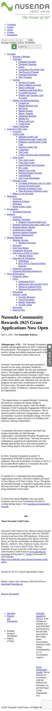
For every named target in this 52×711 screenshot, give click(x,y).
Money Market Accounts (29, 85)
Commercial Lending (22, 230)
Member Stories (25, 255)
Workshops (23, 261)
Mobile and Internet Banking (26, 100)
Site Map (11, 613)
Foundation (12, 35)
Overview (17, 131)
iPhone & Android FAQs (29, 286)
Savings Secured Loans (29, 186)
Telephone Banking (27, 116)
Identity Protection (26, 302)
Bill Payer (23, 108)
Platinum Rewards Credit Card (32, 139)
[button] (49, 366)
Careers (10, 27)
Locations (11, 24)
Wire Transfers (25, 77)
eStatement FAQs (26, 281)
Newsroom (18, 292)
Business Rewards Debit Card (32, 222)
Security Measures (26, 297)
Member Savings (20, 240)
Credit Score (24, 124)
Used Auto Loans (26, 162)
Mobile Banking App (28, 105)
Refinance (17, 204)
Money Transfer (25, 113)
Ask (30, 40)
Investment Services (22, 211)
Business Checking (21, 219)
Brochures (17, 307)
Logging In (23, 103)
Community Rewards (22, 250)
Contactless (23, 149)
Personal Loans (20, 180)
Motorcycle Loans (26, 170)
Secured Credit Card (27, 147)
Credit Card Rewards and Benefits (34, 155)
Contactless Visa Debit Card (31, 69)
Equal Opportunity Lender (41, 670)
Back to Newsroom (10, 594)
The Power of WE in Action (25, 253)
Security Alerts (25, 305)
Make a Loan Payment (23, 193)
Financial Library (20, 276)
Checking (17, 59)
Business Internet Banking (25, 232)
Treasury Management (23, 235)
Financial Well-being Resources (27, 271)
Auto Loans (18, 157)
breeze (21, 67)
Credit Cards (18, 134)
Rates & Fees (19, 310)
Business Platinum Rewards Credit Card (31, 224)
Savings (16, 80)
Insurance (17, 245)
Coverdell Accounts (27, 93)
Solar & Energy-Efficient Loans (33, 191)
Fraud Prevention (26, 299)
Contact (10, 32)
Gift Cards (23, 152)
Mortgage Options (21, 201)
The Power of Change (28, 72)
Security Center (20, 294)
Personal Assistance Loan (30, 188)
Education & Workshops (24, 258)
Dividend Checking (27, 64)
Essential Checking (27, 61)
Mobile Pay (23, 118)
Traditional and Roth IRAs (30, 90)
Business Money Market (24, 227)
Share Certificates (26, 87)
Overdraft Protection (27, 74)
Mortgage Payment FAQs (30, 289)
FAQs (15, 279)
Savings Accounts (26, 82)
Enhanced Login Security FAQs (33, 284)
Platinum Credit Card (28, 136)
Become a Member (21, 56)
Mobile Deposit (25, 111)
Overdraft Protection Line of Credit (34, 183)
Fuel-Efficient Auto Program (31, 165)
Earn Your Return (21, 248)
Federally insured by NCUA (41, 616)
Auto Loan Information (29, 178)
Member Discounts (27, 243)
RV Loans (23, 168)
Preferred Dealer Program (30, 173)
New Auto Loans (26, 160)
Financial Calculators (22, 268)
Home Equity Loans (22, 206)
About (10, 29)
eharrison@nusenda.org (12, 584)
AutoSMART (24, 175)
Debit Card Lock (26, 121)
